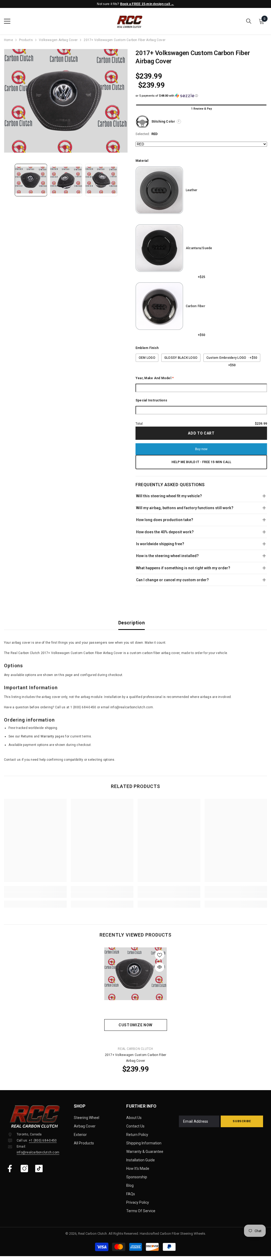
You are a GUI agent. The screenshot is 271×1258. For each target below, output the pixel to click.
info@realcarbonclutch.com (38, 1152)
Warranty (47, 736)
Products (26, 40)
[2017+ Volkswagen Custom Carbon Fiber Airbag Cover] (135, 973)
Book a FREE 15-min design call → (147, 4)
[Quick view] (159, 967)
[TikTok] (39, 1168)
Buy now (201, 449)
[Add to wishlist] (159, 955)
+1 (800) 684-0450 (43, 1140)
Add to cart (201, 433)
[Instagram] (24, 1168)
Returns (27, 736)
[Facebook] (9, 1168)
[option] (66, 101)
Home (8, 40)
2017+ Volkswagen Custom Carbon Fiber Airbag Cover (135, 1058)
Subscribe (242, 1121)
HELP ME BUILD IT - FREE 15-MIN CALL (201, 462)
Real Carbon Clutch (135, 1049)
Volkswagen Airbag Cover (58, 40)
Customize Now (135, 1025)
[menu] (7, 21)
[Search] (249, 21)
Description (131, 622)
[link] (35, 895)
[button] (201, 95)
